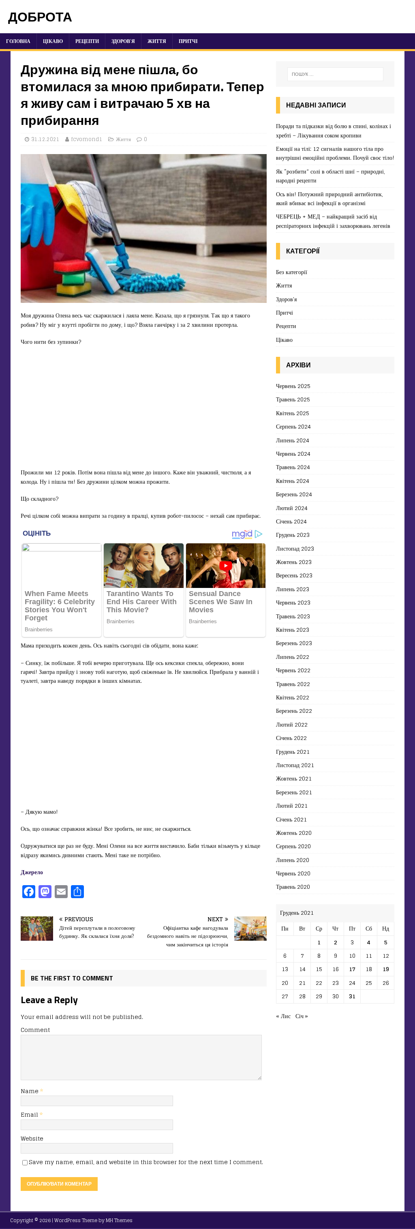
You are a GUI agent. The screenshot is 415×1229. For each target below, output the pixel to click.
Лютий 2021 (292, 805)
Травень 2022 (293, 684)
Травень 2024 (293, 467)
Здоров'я (286, 299)
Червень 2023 (293, 602)
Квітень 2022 (292, 697)
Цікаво (53, 41)
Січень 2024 (291, 521)
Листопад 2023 (295, 548)
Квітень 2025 (292, 413)
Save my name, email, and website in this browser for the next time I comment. (146, 1162)
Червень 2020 (293, 873)
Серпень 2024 (293, 426)
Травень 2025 (293, 399)
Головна (18, 41)
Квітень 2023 (292, 629)
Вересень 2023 (294, 575)
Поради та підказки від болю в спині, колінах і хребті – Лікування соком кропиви (333, 130)
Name (30, 1091)
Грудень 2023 (293, 535)
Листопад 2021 (295, 765)
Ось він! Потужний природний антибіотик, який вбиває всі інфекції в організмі (329, 198)
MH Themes (119, 1220)
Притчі (188, 41)
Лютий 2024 (292, 508)
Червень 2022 (293, 670)
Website (32, 1138)
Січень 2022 (291, 738)
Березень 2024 (294, 494)
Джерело (32, 872)
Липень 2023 (292, 589)
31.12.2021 (45, 139)
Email (30, 1114)
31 (352, 996)
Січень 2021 (291, 819)
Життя (157, 41)
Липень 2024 (292, 440)
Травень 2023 (293, 616)
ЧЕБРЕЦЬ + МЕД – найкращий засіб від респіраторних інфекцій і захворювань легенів (333, 220)
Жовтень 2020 (294, 833)
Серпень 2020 (293, 846)
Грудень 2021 (293, 751)
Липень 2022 (292, 657)
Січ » (301, 1016)
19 (386, 969)
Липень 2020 (292, 860)
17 (352, 969)
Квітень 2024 (292, 481)
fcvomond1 (87, 139)
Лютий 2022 (292, 724)
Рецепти (87, 41)
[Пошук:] (335, 74)
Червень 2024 (293, 453)
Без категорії (291, 272)
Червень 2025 (293, 386)
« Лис (283, 1016)
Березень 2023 (294, 643)
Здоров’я (123, 41)
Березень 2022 (294, 711)
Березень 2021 (294, 792)
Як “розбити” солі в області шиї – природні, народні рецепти (330, 175)
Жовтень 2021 (294, 778)
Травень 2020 (293, 887)
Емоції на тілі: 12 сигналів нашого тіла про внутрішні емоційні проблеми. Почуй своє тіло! (335, 153)
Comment (35, 1030)
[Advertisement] (144, 411)
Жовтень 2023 (294, 562)
